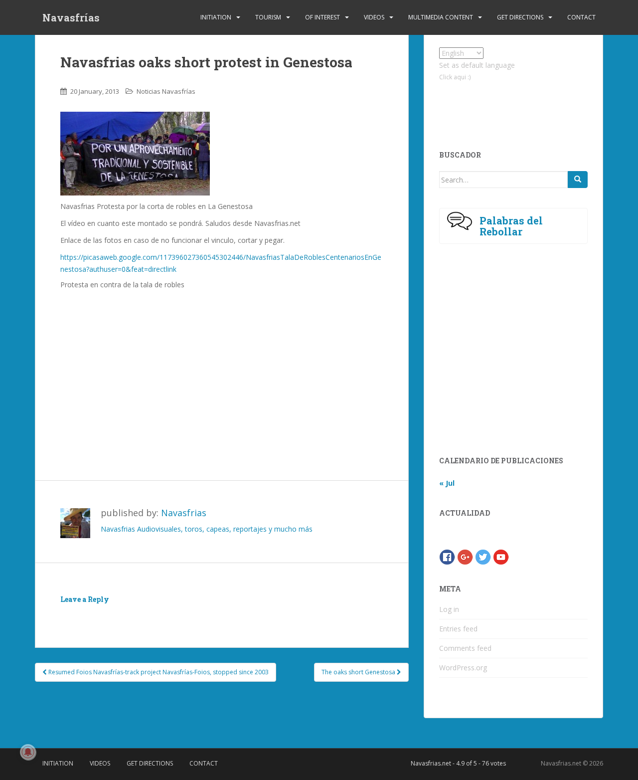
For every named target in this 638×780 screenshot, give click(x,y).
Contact (581, 17)
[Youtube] (501, 556)
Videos (374, 17)
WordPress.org (463, 667)
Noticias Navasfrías (166, 91)
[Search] (578, 179)
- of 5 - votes (458, 763)
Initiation (215, 17)
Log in (449, 609)
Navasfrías (71, 17)
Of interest (322, 17)
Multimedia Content (440, 17)
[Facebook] (447, 556)
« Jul (447, 483)
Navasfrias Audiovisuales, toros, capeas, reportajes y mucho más (207, 529)
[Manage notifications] (28, 752)
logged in (118, 613)
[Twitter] (483, 556)
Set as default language (477, 65)
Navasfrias (183, 513)
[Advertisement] (221, 369)
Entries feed (458, 628)
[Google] (465, 556)
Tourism (268, 17)
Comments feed (465, 648)
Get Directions (520, 17)
